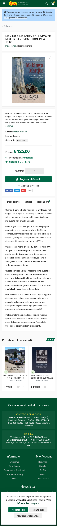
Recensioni (43, 201)
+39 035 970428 (42, 420)
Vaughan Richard (15, 380)
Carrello (42, 466)
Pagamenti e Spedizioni (14, 470)
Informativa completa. (28, 503)
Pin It (23, 191)
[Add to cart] (23, 387)
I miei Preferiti (43, 478)
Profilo (43, 470)
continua (9, 126)
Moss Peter (10, 46)
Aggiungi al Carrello (30, 179)
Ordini (42, 474)
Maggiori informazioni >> (16, 18)
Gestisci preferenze (28, 516)
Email (30, 191)
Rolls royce (22, 140)
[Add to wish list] (18, 387)
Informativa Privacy (14, 474)
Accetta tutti (18, 510)
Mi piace (9, 191)
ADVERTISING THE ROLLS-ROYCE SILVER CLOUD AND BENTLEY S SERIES (42, 377)
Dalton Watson (20, 131)
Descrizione (13, 202)
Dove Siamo (14, 466)
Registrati (42, 462)
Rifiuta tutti (38, 510)
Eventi (14, 478)
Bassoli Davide (42, 380)
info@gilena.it (20, 420)
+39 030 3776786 (42, 440)
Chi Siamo (14, 462)
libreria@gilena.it (19, 440)
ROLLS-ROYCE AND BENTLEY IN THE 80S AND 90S (15, 377)
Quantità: (19, 171)
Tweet (17, 191)
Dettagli (28, 202)
